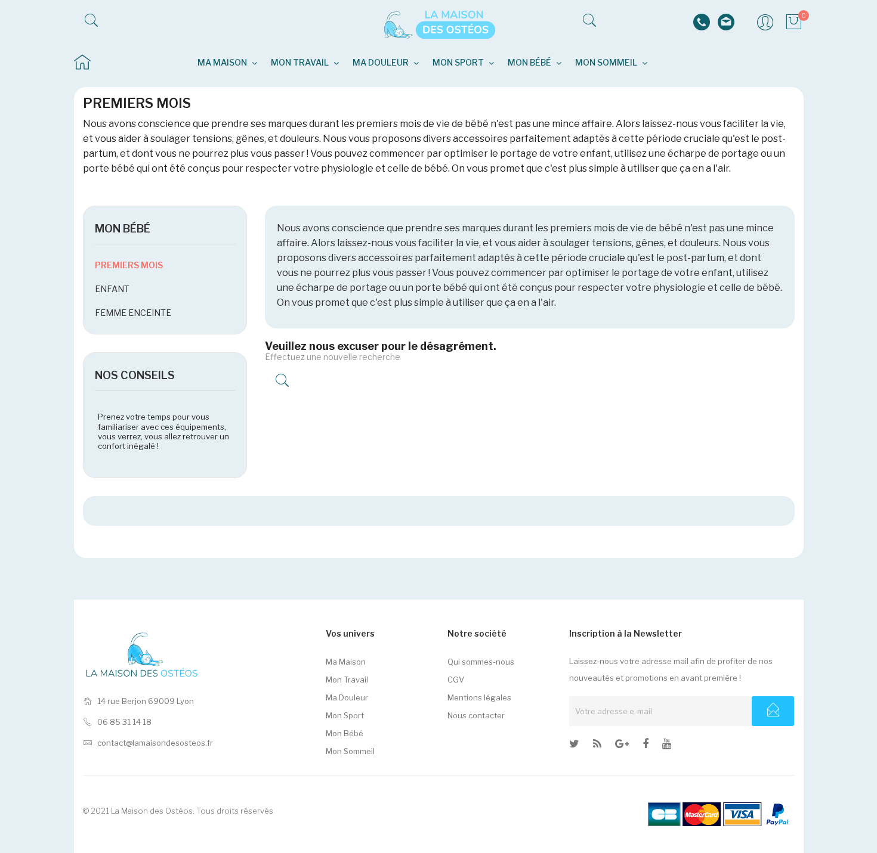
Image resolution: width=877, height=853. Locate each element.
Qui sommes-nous (480, 661)
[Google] (597, 745)
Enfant (112, 289)
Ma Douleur (347, 697)
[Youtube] (666, 745)
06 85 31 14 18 (124, 722)
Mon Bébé (344, 733)
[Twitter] (574, 745)
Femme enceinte (133, 313)
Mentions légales (479, 697)
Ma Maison (346, 661)
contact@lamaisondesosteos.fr (155, 742)
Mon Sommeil (350, 751)
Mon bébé (122, 228)
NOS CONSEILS (135, 375)
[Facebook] (646, 745)
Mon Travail (347, 679)
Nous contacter (476, 715)
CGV (455, 679)
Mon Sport (345, 715)
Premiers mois (129, 265)
